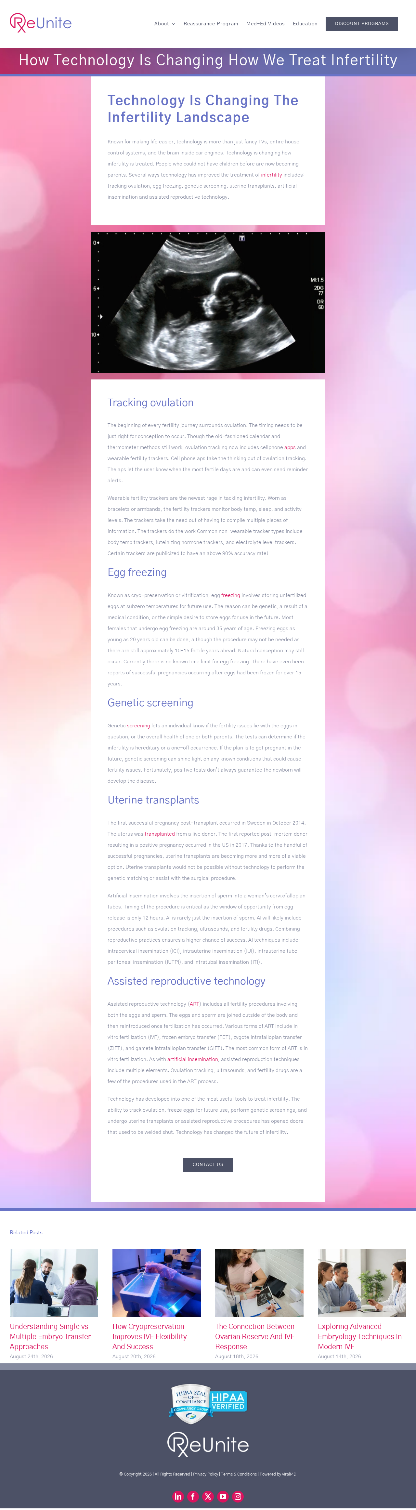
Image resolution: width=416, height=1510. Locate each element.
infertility (271, 175)
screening (138, 725)
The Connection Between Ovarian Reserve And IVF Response (259, 1283)
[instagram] (238, 1497)
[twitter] (208, 1497)
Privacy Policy (205, 1474)
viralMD (289, 1474)
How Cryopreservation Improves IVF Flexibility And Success (156, 1283)
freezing (230, 595)
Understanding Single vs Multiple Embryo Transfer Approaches (54, 1283)
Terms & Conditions (239, 1474)
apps (290, 447)
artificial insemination (192, 1059)
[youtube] (223, 1497)
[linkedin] (178, 1497)
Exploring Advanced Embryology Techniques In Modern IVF (362, 1283)
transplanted (160, 834)
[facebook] (193, 1497)
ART (194, 1004)
